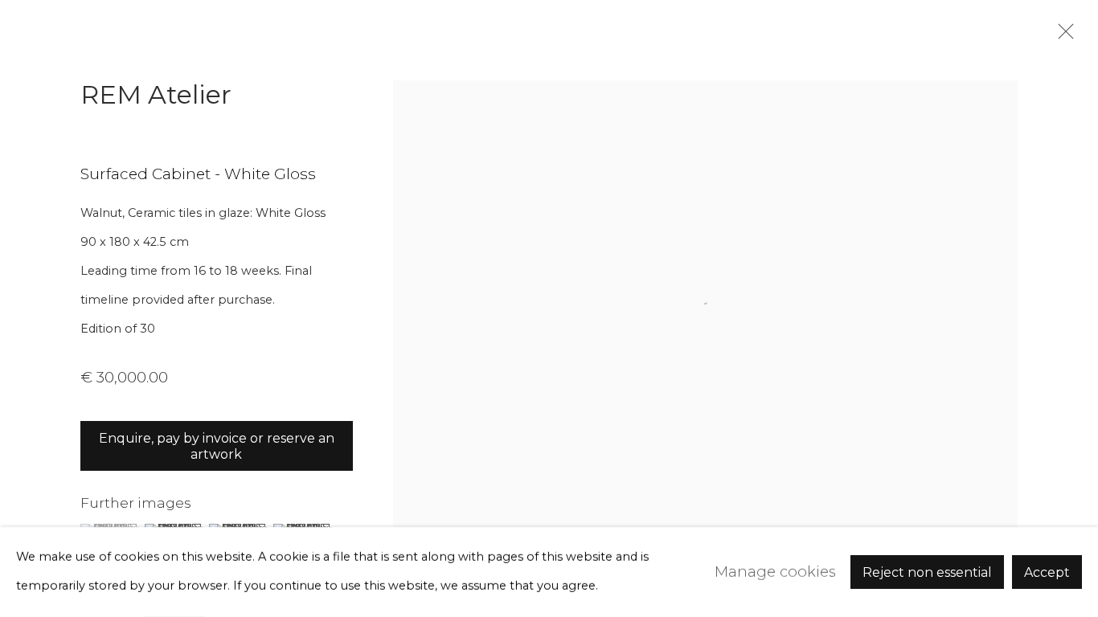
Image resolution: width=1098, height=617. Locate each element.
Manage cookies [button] (775, 571)
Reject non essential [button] (927, 572)
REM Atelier (155, 94)
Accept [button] (1047, 572)
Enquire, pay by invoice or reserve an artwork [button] (216, 446)
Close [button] (1062, 36)
